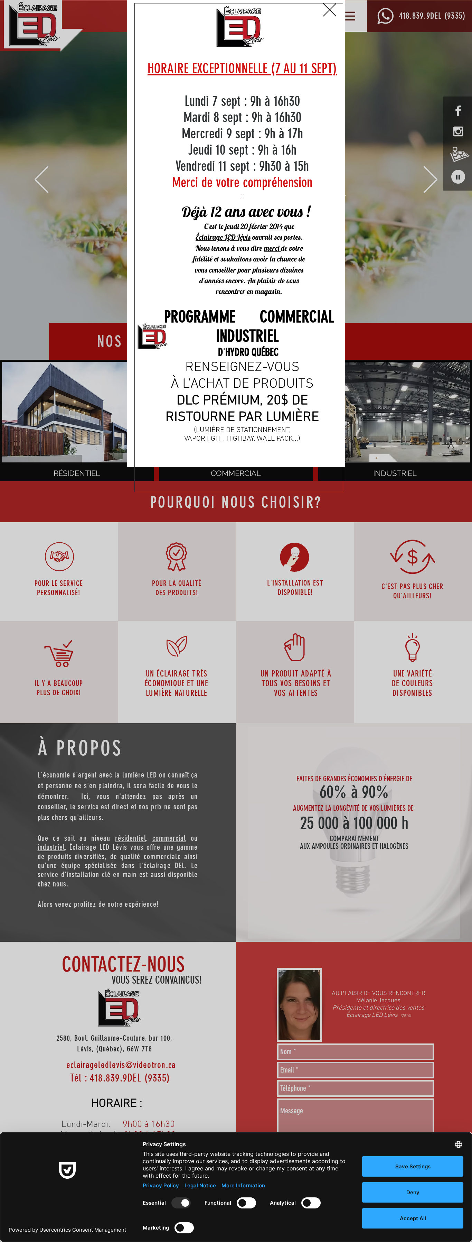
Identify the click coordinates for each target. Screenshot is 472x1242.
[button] (329, 10)
